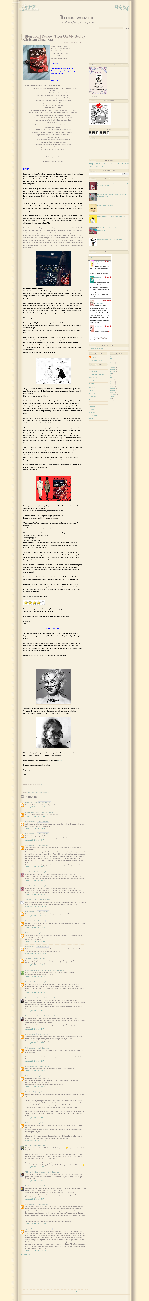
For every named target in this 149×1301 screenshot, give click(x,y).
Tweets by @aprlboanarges (96, 348)
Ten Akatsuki (29, 1186)
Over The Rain (98, 261)
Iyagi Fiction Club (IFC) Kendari (36, 970)
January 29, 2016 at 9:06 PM (35, 1181)
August (112, 396)
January (112, 365)
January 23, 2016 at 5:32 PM (35, 867)
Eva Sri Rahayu (30, 812)
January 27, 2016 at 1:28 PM (35, 1087)
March (111, 382)
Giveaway (113, 163)
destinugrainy (30, 1066)
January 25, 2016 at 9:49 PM (35, 1029)
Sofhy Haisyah (30, 982)
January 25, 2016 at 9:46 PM (35, 1011)
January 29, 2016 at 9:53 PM (35, 1199)
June (111, 356)
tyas (26, 921)
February (112, 363)
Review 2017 (100, 166)
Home (53, 1292)
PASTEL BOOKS (93, 393)
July (111, 373)
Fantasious (92, 406)
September (113, 371)
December (112, 367)
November (112, 369)
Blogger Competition (104, 163)
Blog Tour (31, 792)
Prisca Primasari (100, 303)
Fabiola (27, 1092)
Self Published (93, 377)
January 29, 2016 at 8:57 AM (35, 1167)
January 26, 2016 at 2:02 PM (35, 1071)
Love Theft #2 (98, 326)
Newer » (79, 1292)
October (112, 392)
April (111, 360)
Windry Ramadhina (100, 279)
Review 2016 (39, 792)
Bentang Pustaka (93, 403)
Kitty (26, 1145)
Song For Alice (98, 277)
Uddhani (28, 946)
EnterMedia (92, 387)
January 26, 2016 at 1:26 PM (35, 1061)
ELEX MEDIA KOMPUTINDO (96, 374)
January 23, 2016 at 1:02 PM (35, 816)
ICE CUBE (92, 390)
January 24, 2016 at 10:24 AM (35, 953)
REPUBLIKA (92, 419)
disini (60, 760)
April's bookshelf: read (100, 258)
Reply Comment (44, 802)
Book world (76, 17)
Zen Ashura (29, 900)
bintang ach (29, 802)
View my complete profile (95, 360)
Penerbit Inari (92, 396)
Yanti (27, 958)
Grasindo (91, 409)
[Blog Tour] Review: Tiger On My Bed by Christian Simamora (54, 37)
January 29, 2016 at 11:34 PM (35, 1250)
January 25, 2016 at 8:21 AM (35, 992)
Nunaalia (28, 1034)
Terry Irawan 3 (30, 872)
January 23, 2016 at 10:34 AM (35, 807)
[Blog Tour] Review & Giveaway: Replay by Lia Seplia (111, 216)
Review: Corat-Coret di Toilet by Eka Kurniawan (109, 239)
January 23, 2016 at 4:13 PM (35, 828)
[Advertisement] (53, 1272)
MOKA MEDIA (93, 412)
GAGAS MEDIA (93, 371)
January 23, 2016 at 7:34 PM (35, 894)
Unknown (28, 821)
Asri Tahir (98, 263)
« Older (27, 1292)
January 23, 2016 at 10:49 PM (35, 906)
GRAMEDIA (92, 368)
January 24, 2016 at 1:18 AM (35, 927)
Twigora (47, 792)
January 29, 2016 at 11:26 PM (35, 1223)
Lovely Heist (97, 300)
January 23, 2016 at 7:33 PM (35, 880)
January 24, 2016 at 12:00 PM (35, 965)
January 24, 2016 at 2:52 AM (35, 941)
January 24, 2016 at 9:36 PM (35, 977)
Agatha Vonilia (30, 1229)
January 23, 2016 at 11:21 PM (35, 916)
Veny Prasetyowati (31, 998)
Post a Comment (26, 1254)
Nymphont (92, 1298)
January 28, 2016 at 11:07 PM (35, 1140)
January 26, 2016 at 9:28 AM (35, 1043)
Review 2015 (123, 163)
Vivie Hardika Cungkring (33, 1172)
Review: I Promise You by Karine (106, 205)
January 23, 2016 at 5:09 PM (35, 840)
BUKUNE (91, 384)
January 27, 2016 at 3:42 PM (35, 1118)
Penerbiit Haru (93, 380)
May (111, 358)
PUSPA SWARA (93, 415)
